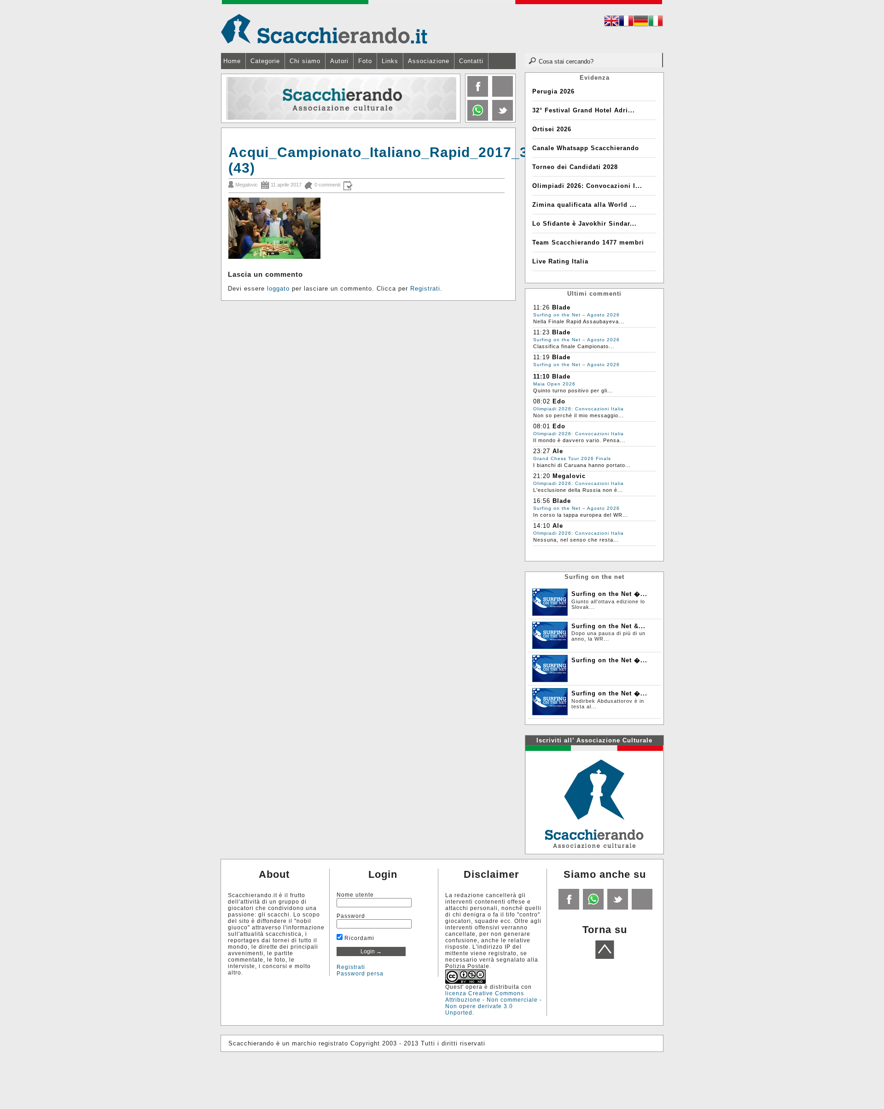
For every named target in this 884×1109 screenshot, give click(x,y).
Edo (558, 401)
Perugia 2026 (553, 91)
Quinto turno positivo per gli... (573, 390)
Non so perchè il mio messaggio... (578, 415)
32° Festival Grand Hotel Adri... (583, 110)
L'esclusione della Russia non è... (578, 490)
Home (232, 61)
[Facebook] (476, 94)
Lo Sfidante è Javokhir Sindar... (584, 223)
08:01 (541, 426)
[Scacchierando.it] (324, 28)
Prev (228, 98)
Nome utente (355, 895)
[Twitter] (501, 118)
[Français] (626, 22)
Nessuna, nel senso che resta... (576, 540)
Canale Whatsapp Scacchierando (585, 148)
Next (452, 98)
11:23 (541, 332)
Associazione (428, 61)
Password (351, 916)
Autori (339, 61)
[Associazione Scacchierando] (594, 798)
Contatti (471, 61)
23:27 (541, 451)
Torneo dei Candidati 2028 (575, 166)
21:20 (541, 476)
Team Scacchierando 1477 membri (588, 242)
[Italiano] (655, 22)
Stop (454, 129)
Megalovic (246, 184)
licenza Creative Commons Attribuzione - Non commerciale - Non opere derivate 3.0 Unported (493, 1003)
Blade (561, 307)
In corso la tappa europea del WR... (580, 515)
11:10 (541, 376)
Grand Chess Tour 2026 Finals (572, 458)
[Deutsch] (641, 22)
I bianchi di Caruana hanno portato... (582, 465)
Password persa (360, 973)
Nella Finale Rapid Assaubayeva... (578, 321)
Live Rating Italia (560, 261)
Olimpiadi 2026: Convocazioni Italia (578, 408)
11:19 (541, 357)
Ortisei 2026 (551, 129)
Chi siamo (305, 61)
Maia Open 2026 (554, 383)
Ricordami (358, 938)
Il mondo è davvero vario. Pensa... (579, 440)
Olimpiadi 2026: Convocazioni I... (587, 185)
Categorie (265, 61)
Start (450, 129)
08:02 (541, 401)
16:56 (541, 500)
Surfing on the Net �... (609, 593)
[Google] (501, 94)
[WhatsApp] (592, 908)
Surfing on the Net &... (608, 626)
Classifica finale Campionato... (573, 346)
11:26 (541, 307)
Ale (557, 451)
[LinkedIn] (476, 118)
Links (390, 61)
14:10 (541, 525)
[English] (611, 22)
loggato (278, 288)
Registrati (425, 288)
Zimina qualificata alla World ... (584, 204)
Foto (365, 61)
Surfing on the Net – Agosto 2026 (576, 314)
